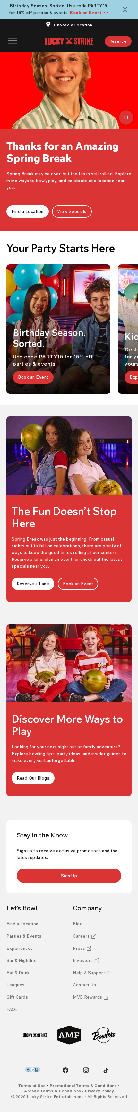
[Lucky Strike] (35, 1035)
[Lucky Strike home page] (69, 41)
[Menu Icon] (12, 41)
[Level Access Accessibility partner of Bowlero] (32, 1069)
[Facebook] (65, 1070)
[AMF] (69, 1035)
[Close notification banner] (126, 9)
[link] (118, 41)
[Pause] (126, 117)
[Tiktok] (106, 1070)
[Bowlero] (103, 1035)
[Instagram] (86, 1070)
